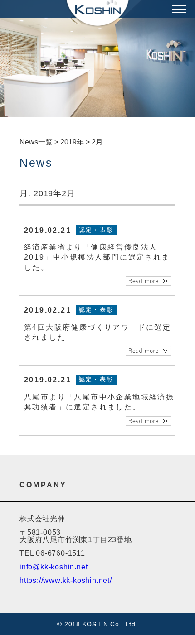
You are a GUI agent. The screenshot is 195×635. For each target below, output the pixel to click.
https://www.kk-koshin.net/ (66, 580)
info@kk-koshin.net (54, 567)
